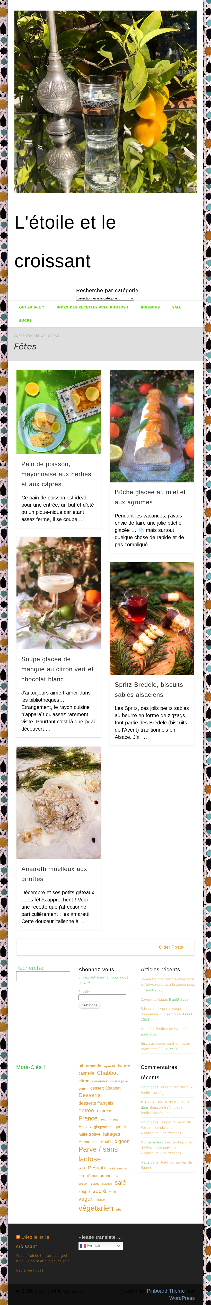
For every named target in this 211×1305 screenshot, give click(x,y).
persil (81, 1168)
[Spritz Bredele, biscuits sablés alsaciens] (152, 618)
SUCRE (25, 320)
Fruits (114, 1119)
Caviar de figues (154, 999)
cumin (82, 1088)
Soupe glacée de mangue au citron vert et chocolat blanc (57, 669)
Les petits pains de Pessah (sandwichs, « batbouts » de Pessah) (166, 1127)
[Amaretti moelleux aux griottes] (58, 803)
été (118, 1209)
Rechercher (30, 968)
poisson (83, 1183)
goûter (120, 1126)
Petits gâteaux (88, 1176)
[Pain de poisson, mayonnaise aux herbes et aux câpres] (58, 412)
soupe (84, 1191)
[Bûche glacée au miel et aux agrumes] (152, 426)
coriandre (100, 1081)
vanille (113, 1192)
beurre (124, 1066)
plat (116, 1176)
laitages (111, 1134)
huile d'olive (89, 1134)
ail (80, 1065)
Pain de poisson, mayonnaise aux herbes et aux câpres (56, 474)
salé (120, 1182)
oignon (122, 1141)
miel (95, 1142)
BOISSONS (150, 307)
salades (107, 1183)
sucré (99, 1191)
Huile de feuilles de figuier (163, 1029)
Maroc (83, 1142)
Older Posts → (174, 947)
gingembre (103, 1127)
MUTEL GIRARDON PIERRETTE (165, 1102)
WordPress (182, 1298)
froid (103, 1119)
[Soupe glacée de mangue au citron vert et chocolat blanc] (58, 593)
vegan (86, 1199)
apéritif (109, 1066)
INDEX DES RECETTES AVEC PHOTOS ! (92, 307)
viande (100, 1199)
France (88, 1118)
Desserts (89, 1095)
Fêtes (84, 1126)
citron (83, 1080)
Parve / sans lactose (98, 1154)
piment (106, 1176)
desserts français (95, 1103)
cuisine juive (119, 1081)
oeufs (106, 1141)
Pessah (96, 1167)
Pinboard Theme (166, 1291)
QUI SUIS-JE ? (31, 307)
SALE (176, 307)
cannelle (86, 1073)
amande (93, 1065)
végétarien (95, 1208)
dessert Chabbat (105, 1088)
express (104, 1110)
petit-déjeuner (117, 1168)
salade (95, 1183)
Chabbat (107, 1073)
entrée (86, 1110)
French (93, 1246)
